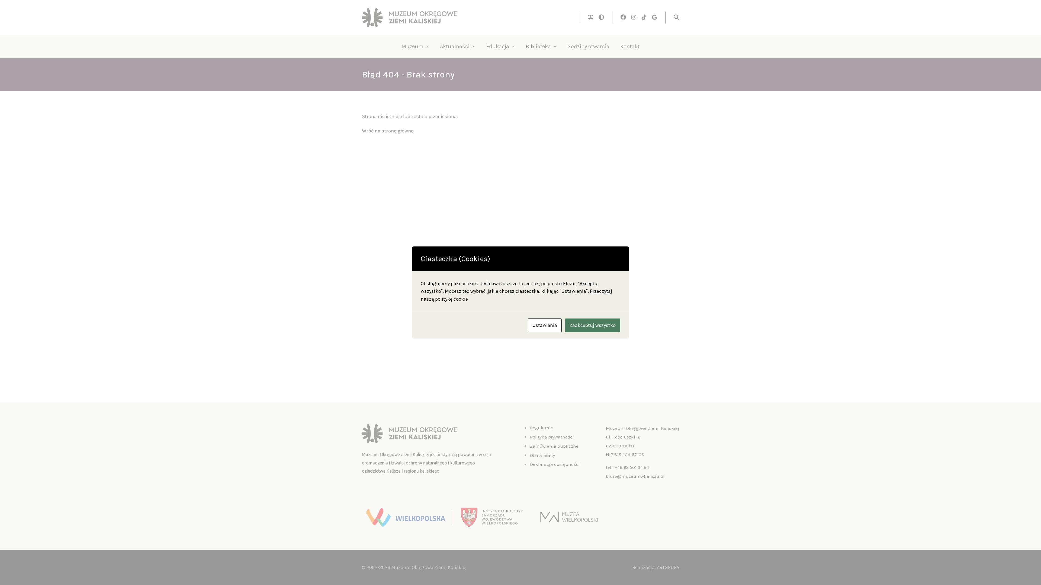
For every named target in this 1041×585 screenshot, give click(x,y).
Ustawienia (544, 325)
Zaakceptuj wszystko (593, 325)
